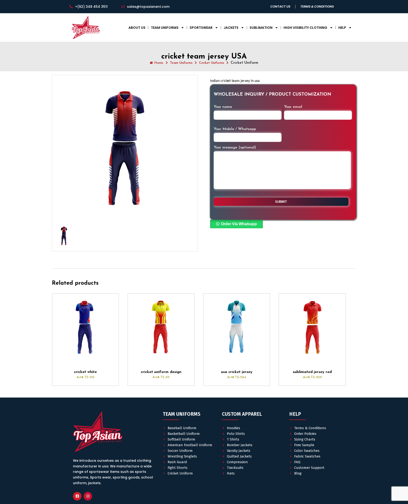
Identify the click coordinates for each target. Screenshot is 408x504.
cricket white (85, 372)
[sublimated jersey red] (312, 327)
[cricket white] (85, 327)
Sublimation (261, 27)
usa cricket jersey (236, 372)
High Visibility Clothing (305, 27)
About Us (136, 27)
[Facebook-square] (77, 496)
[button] (236, 224)
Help (342, 27)
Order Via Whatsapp (239, 224)
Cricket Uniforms (211, 63)
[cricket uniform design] (161, 327)
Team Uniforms (164, 27)
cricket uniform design (161, 372)
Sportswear (201, 27)
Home (158, 63)
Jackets (231, 27)
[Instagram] (88, 496)
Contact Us (280, 6)
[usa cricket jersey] (237, 327)
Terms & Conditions (317, 6)
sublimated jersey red (312, 372)
